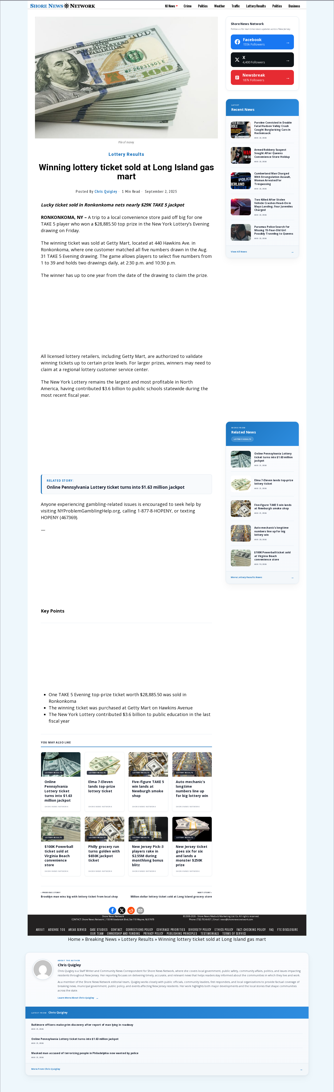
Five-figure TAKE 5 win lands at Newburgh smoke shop (148, 788)
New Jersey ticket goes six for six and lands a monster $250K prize (191, 855)
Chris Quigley (106, 191)
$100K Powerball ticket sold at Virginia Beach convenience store (59, 855)
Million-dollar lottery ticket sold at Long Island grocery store (171, 896)
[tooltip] (112, 910)
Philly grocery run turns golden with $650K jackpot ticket (104, 853)
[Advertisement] (126, 318)
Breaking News (101, 939)
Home (74, 939)
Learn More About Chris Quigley (78, 998)
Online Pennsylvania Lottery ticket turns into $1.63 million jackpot (116, 487)
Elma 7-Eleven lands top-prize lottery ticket (101, 786)
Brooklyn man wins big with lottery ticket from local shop (79, 896)
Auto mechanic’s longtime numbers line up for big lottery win (192, 788)
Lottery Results (126, 154)
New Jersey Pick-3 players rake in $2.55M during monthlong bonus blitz (148, 855)
